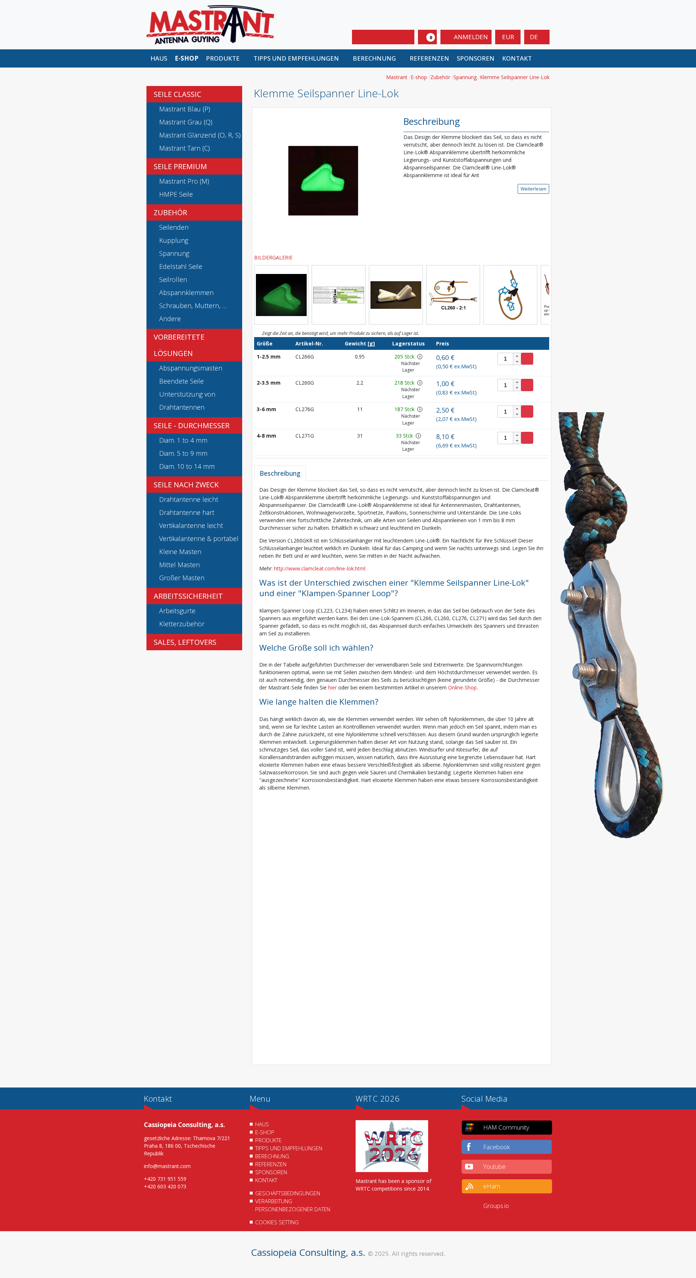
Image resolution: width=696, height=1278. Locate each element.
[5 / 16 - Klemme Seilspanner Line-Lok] (453, 294)
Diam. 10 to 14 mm (187, 466)
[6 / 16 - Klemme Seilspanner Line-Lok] (510, 294)
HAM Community (506, 1127)
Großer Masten (181, 577)
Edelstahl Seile (180, 266)
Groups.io (496, 1205)
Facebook (496, 1147)
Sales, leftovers (185, 642)
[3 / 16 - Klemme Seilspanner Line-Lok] (338, 294)
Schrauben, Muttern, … (193, 305)
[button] (225, 58)
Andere (170, 318)
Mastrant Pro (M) (184, 181)
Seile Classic (177, 94)
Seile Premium (180, 166)
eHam (491, 1186)
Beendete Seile (181, 381)
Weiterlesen (533, 189)
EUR (508, 37)
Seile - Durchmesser (191, 425)
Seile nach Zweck (186, 485)
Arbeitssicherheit (188, 596)
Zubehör (170, 212)
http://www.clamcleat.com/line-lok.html (319, 568)
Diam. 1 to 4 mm (183, 440)
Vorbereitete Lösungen (179, 345)
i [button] (419, 356)
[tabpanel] (401, 773)
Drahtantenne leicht (188, 499)
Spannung (174, 253)
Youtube (494, 1166)
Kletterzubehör (181, 623)
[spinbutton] (509, 359)
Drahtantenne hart (186, 512)
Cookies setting (277, 1222)
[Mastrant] (210, 24)
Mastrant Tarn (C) (184, 148)
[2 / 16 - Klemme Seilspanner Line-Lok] (281, 294)
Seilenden (173, 227)
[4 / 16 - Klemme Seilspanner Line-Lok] (396, 294)
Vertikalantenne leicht (191, 525)
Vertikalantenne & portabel (199, 538)
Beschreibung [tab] (280, 473)
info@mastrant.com (167, 1166)
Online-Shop (462, 687)
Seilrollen (173, 279)
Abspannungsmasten (190, 368)
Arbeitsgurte (177, 610)
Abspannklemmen (186, 292)
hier (333, 687)
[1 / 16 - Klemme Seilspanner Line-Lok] (323, 180)
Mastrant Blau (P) (184, 109)
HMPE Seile (176, 194)
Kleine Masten (180, 551)
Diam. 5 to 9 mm (183, 453)
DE (534, 37)
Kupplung (173, 240)
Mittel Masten (179, 564)
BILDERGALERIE (274, 257)
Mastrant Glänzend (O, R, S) (200, 135)
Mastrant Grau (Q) (185, 122)
